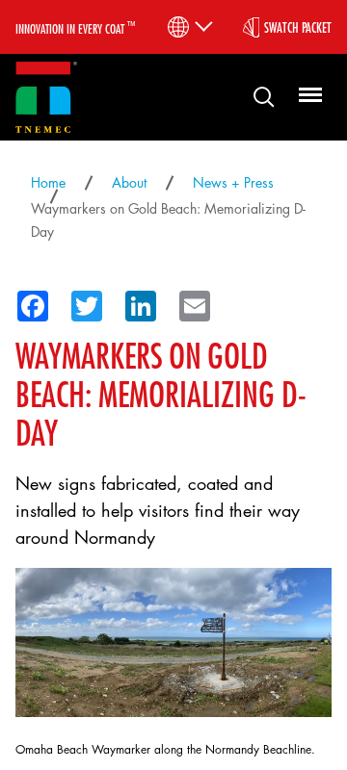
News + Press (233, 182)
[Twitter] (81, 302)
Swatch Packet (298, 27)
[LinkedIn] (135, 302)
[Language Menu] (188, 26)
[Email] (188, 302)
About (129, 182)
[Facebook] (27, 302)
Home (48, 182)
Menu (307, 96)
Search (256, 96)
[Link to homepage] (46, 98)
